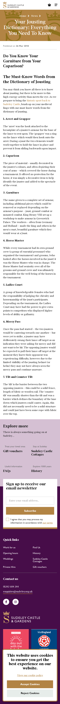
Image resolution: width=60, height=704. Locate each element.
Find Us (36, 547)
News (34, 15)
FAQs (7, 471)
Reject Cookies (30, 693)
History (36, 471)
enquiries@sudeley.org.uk (17, 591)
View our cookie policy (30, 675)
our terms (48, 522)
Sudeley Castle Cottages (41, 452)
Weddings (8, 558)
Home (22, 15)
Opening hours (10, 553)
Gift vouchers (12, 451)
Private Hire (9, 566)
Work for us (9, 547)
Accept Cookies (30, 684)
